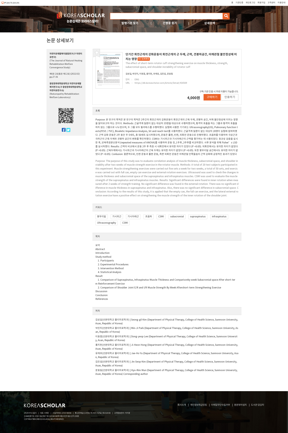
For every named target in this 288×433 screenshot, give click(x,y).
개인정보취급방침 (198, 405)
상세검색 (209, 23)
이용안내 (281, 2)
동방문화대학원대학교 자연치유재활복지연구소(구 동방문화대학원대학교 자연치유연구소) (66, 87)
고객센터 (271, 2)
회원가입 (261, 2)
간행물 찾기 (170, 23)
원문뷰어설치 (240, 405)
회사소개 (181, 405)
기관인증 (239, 2)
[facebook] (62, 130)
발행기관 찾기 (130, 23)
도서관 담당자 (257, 405)
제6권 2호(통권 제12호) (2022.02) (65, 74)
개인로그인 (250, 2)
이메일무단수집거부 (220, 405)
